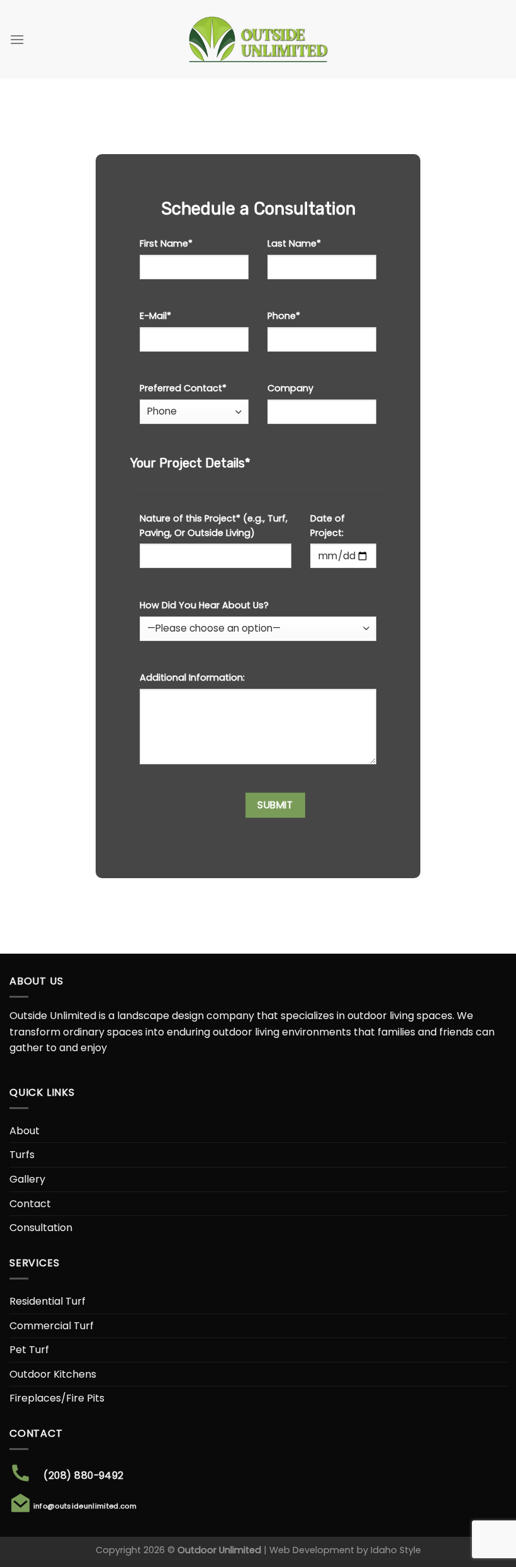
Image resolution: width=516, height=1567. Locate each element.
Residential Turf (47, 1301)
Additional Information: (192, 677)
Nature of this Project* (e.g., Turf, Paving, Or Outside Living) (214, 525)
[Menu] (17, 39)
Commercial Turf (51, 1326)
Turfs (22, 1154)
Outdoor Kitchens (52, 1374)
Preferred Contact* (183, 388)
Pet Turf (29, 1349)
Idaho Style (396, 1550)
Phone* (283, 315)
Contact (30, 1203)
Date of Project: (327, 525)
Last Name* (294, 243)
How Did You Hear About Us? (204, 605)
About (24, 1131)
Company (290, 388)
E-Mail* (155, 315)
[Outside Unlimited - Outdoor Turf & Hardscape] (258, 39)
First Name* (166, 243)
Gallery (27, 1179)
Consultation (40, 1227)
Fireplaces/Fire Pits (56, 1398)
